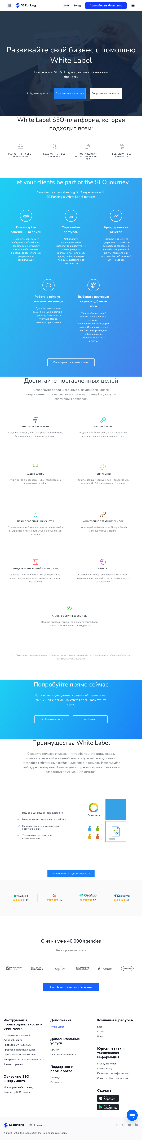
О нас (100, 1031)
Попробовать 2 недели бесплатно (71, 873)
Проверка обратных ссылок (19, 1049)
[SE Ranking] (25, 5)
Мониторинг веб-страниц (18, 1087)
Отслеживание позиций (16, 1035)
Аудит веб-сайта (12, 1040)
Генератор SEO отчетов (16, 1092)
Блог (99, 1026)
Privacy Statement (107, 1063)
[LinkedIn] (136, 1125)
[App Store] (118, 1099)
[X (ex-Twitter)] (123, 1125)
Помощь (55, 1077)
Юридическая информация (112, 1073)
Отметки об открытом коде (112, 1078)
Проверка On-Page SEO (17, 1045)
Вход (77, 5)
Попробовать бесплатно (106, 5)
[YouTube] (129, 1125)
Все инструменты (13, 1064)
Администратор (54, 719)
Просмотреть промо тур (70, 93)
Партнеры (56, 1082)
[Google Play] (118, 1107)
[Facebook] (117, 1125)
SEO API (54, 1049)
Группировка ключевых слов (19, 1054)
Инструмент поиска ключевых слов (23, 1059)
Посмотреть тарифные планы (71, 362)
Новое (100, 1036)
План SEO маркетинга (63, 1054)
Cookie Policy (104, 1068)
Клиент (92, 719)
